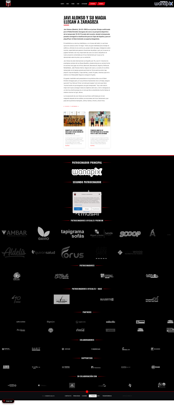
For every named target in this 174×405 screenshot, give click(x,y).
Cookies (84, 395)
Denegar (87, 208)
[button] (99, 194)
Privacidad (76, 395)
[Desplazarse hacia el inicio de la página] (87, 391)
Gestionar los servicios (78, 204)
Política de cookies (86, 211)
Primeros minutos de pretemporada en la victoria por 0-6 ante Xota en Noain (99, 131)
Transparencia (107, 395)
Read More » (67, 145)
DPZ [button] (98, 395)
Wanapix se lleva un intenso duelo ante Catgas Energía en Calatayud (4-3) (74, 131)
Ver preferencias (95, 208)
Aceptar (78, 208)
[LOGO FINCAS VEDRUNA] (44, 299)
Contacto (68, 395)
